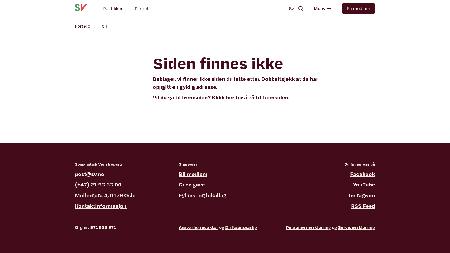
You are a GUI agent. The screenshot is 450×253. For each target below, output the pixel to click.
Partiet (142, 8)
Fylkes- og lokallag (202, 195)
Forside (82, 26)
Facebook (362, 174)
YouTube (364, 184)
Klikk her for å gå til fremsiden (250, 97)
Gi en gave (192, 184)
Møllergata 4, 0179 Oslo (105, 195)
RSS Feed (363, 205)
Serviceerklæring (356, 227)
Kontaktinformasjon (101, 205)
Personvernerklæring (308, 227)
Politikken (113, 8)
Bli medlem (358, 8)
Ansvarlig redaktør (198, 227)
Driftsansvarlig (241, 227)
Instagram (362, 195)
